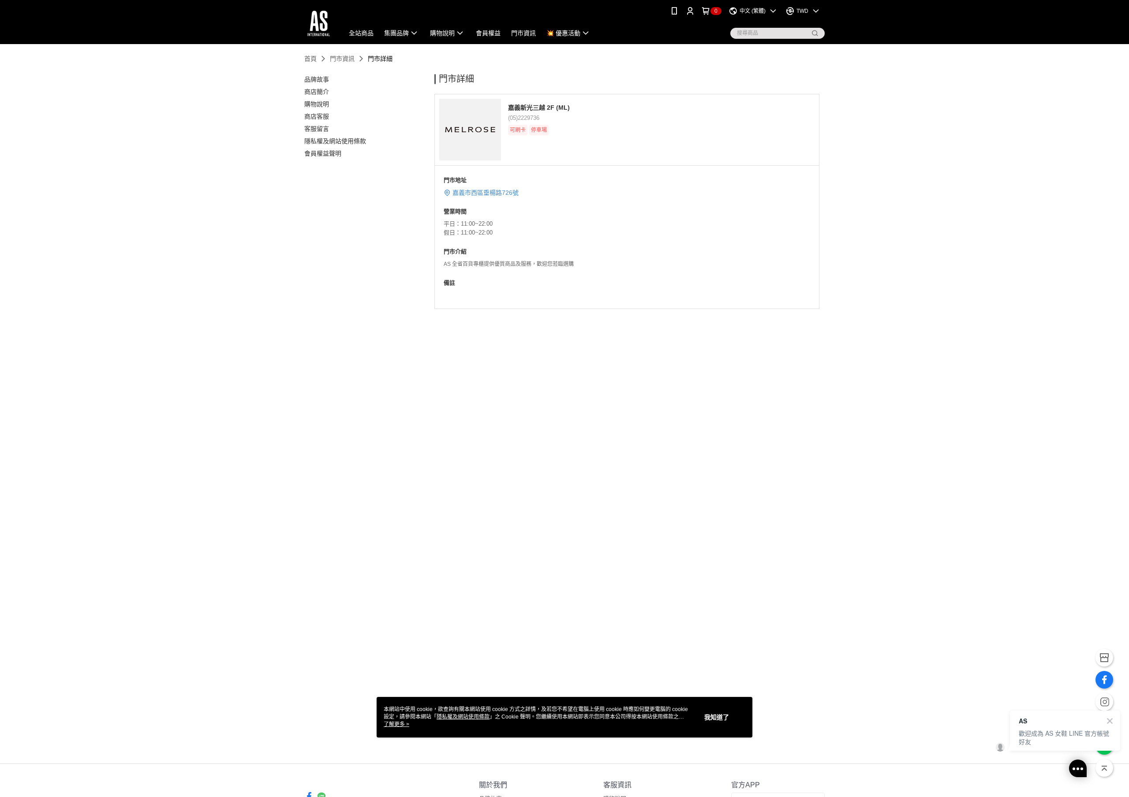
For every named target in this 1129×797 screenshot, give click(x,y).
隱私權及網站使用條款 (463, 717)
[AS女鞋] (318, 23)
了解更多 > (396, 724)
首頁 (310, 58)
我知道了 (716, 717)
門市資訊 (342, 58)
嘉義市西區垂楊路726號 (485, 192)
